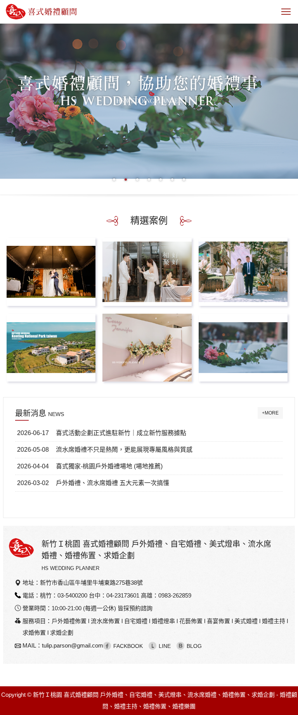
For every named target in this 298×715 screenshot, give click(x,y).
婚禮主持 (125, 706)
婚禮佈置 (154, 706)
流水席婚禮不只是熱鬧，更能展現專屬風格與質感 (124, 449)
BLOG (194, 646)
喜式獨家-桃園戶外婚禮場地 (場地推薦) (109, 466)
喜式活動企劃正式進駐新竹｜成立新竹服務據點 (121, 433)
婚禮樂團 (184, 706)
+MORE (270, 413)
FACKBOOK (128, 646)
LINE (165, 646)
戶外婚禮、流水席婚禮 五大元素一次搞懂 (112, 483)
